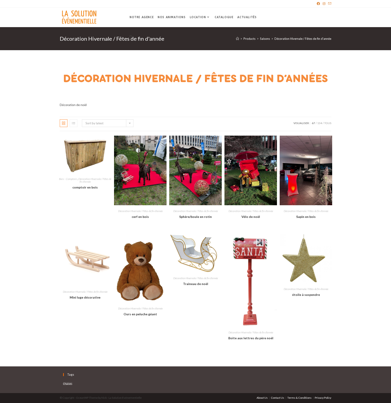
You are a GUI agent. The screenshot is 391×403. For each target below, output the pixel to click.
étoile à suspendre (306, 295)
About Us (262, 397)
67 (313, 123)
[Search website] (131, 37)
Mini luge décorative (85, 297)
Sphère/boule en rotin (195, 217)
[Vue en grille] (63, 123)
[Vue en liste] (73, 123)
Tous (327, 123)
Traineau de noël (195, 284)
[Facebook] (318, 3)
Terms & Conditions (299, 397)
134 (319, 123)
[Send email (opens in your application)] (329, 3)
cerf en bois (140, 217)
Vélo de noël (250, 217)
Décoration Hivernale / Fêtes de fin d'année (94, 180)
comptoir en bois (85, 187)
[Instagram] (324, 3)
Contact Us (277, 397)
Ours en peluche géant (140, 314)
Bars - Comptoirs (68, 179)
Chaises (67, 383)
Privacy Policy (323, 397)
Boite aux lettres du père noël (250, 338)
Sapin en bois (306, 217)
